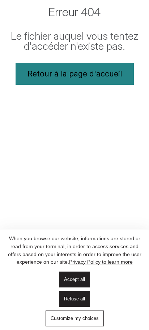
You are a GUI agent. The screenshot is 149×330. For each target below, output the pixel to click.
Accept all (74, 279)
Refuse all (74, 299)
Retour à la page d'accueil (74, 73)
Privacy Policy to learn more (101, 262)
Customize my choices (75, 318)
